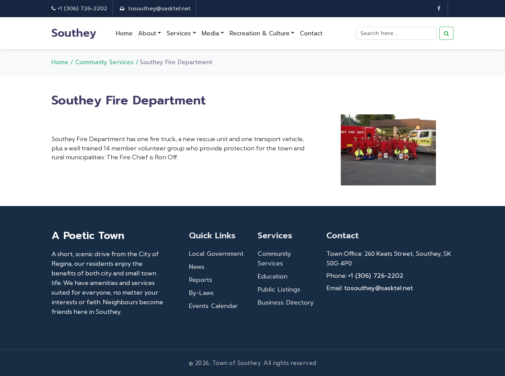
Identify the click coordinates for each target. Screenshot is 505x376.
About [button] (147, 33)
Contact (311, 33)
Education (273, 276)
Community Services (274, 258)
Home (124, 33)
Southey (74, 33)
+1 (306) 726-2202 (82, 8)
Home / (63, 62)
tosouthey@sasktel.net (159, 8)
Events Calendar (213, 306)
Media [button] (210, 33)
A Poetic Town (88, 235)
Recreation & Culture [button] (259, 33)
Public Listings (279, 289)
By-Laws (201, 293)
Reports (200, 280)
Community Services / (106, 62)
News (196, 267)
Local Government (216, 254)
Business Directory (286, 302)
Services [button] (179, 33)
